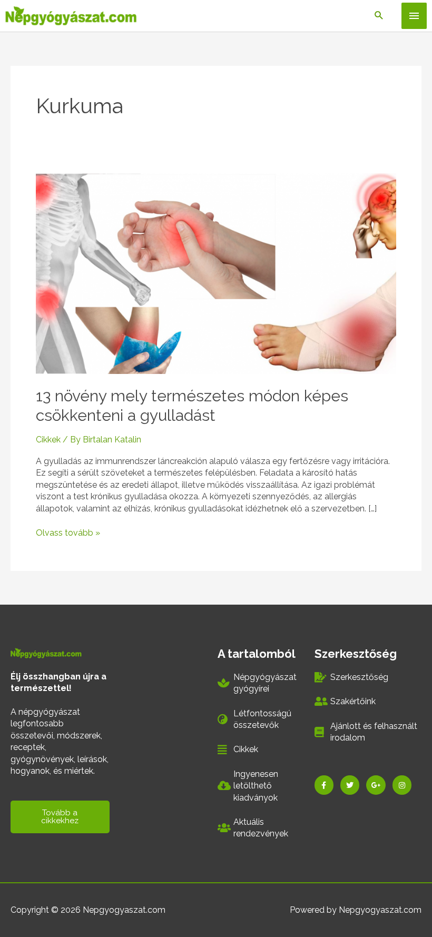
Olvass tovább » (68, 532)
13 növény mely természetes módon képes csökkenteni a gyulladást (192, 406)
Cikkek (48, 440)
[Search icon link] (379, 16)
